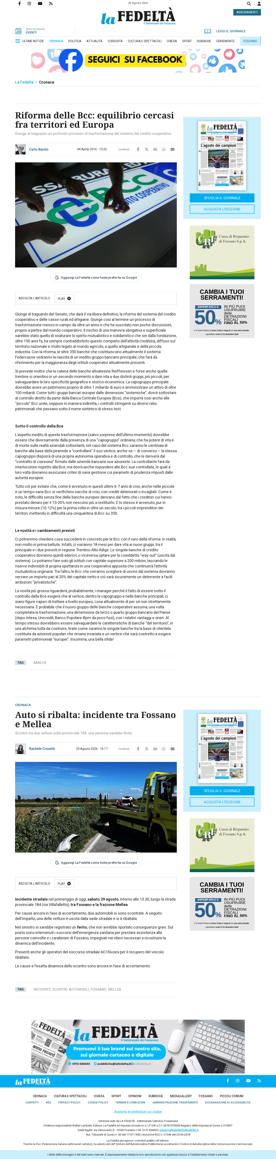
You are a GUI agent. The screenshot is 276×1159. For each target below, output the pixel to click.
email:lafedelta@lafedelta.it (179, 1130)
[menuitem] (33, 41)
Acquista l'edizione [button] (222, 209)
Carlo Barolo (39, 149)
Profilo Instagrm (33, 3)
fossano (98, 989)
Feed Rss (54, 3)
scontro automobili (70, 989)
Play (61, 298)
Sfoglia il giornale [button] (222, 198)
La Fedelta (24, 82)
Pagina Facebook (23, 3)
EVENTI (31, 32)
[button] (259, 3)
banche (40, 663)
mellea (114, 989)
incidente (42, 989)
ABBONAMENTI (247, 12)
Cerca (249, 4)
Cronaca (46, 82)
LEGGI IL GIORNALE (230, 31)
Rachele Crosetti (42, 749)
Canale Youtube (43, 3)
